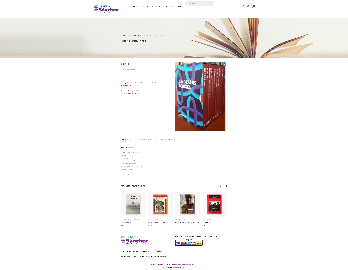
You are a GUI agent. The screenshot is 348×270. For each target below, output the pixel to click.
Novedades (156, 6)
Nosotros (144, 6)
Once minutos (126, 223)
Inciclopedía (135, 93)
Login (178, 6)
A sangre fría (207, 223)
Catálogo (167, 6)
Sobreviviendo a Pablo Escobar (187, 223)
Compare (153, 83)
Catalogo (130, 91)
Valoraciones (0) (168, 139)
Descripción (126, 139)
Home (123, 35)
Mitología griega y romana (158, 223)
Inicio (135, 6)
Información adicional (146, 139)
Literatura (133, 35)
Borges (129, 93)
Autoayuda (126, 220)
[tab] (127, 139)
